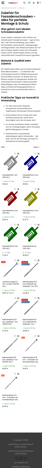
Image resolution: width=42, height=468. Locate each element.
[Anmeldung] (34, 2)
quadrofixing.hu (14, 451)
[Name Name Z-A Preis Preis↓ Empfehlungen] (33, 147)
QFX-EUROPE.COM (21, 463)
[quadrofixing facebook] (20, 458)
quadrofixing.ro (14, 444)
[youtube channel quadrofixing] (23, 458)
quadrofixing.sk (27, 444)
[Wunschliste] (29, 2)
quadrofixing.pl (21, 453)
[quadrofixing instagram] (16, 458)
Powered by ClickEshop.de (21, 467)
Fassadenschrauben (9, 8)
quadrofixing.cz (21, 447)
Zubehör (21, 8)
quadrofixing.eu (27, 451)
